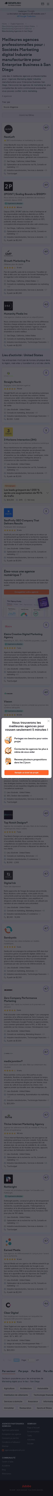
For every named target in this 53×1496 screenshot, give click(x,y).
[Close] (49, 721)
